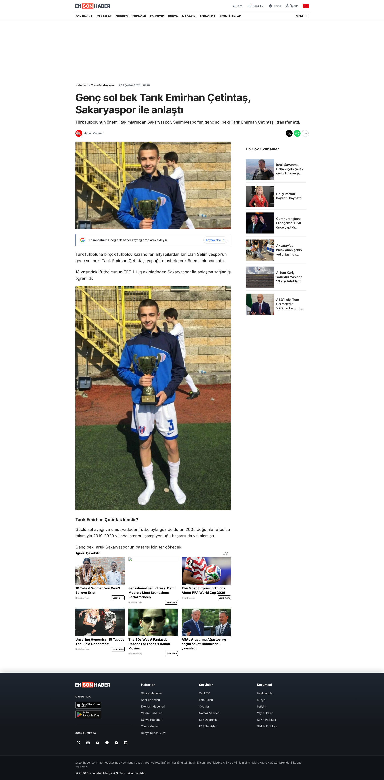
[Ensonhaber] (92, 6)
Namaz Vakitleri (209, 713)
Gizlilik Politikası (267, 726)
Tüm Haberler (150, 726)
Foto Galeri (206, 699)
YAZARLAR (104, 16)
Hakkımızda (264, 693)
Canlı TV (204, 693)
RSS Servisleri (208, 726)
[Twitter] (78, 742)
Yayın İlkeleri (265, 713)
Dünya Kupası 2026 (154, 733)
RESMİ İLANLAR (230, 16)
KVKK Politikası (266, 719)
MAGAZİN (188, 16)
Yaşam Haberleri (151, 713)
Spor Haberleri (150, 699)
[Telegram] (116, 742)
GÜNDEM (122, 16)
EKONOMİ (139, 16)
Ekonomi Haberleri (153, 706)
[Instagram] (88, 742)
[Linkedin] (126, 742)
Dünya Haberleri (151, 719)
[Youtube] (97, 742)
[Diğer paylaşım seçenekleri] (305, 133)
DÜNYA (173, 16)
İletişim (261, 706)
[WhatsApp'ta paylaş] (297, 133)
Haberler (81, 85)
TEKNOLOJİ (208, 16)
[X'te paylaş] (289, 133)
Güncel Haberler (151, 693)
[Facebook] (107, 742)
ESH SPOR (157, 16)
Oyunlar (204, 706)
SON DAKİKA (84, 16)
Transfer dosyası (102, 85)
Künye (261, 699)
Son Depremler (208, 719)
